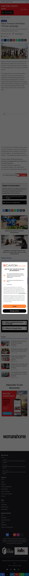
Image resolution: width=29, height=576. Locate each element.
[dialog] (14, 288)
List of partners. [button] (22, 293)
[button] (14, 284)
